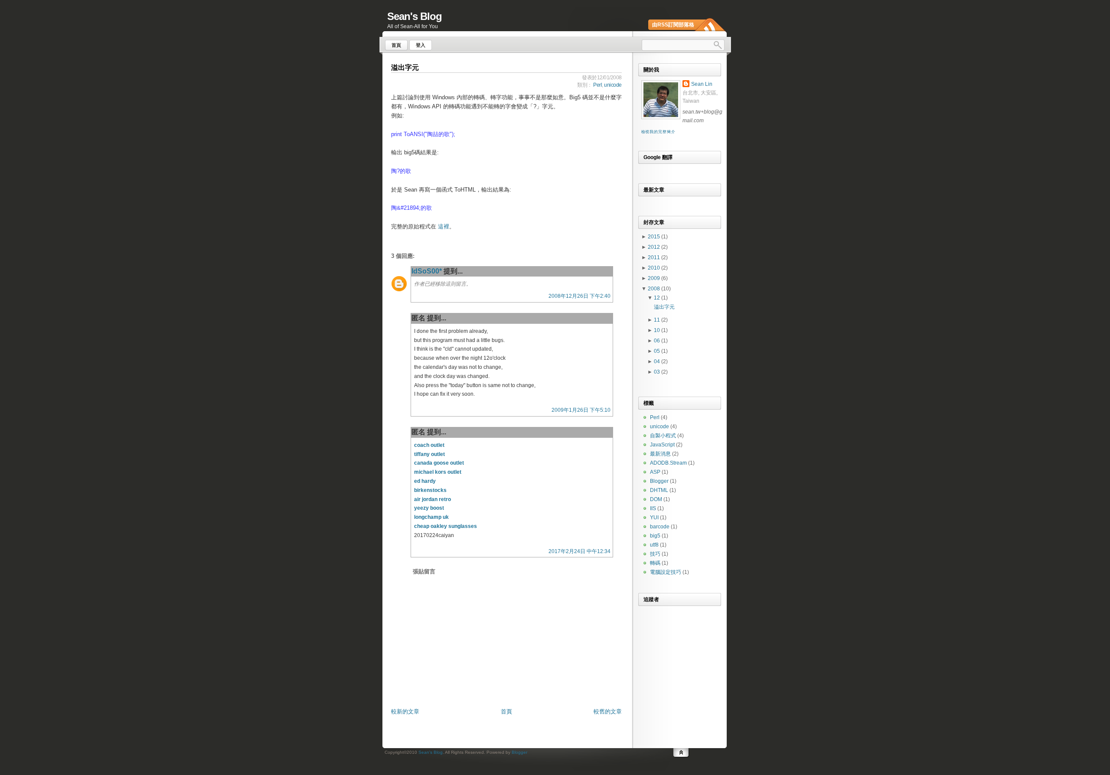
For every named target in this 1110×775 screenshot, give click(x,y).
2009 (654, 278)
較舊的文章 (608, 711)
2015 (654, 237)
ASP (655, 472)
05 (657, 351)
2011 (654, 257)
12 (657, 298)
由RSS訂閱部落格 (673, 25)
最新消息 (660, 454)
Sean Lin (701, 84)
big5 (655, 536)
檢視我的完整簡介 (658, 132)
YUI (654, 517)
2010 (654, 268)
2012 (654, 247)
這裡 (443, 226)
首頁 (506, 711)
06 (657, 341)
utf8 (654, 545)
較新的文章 (405, 711)
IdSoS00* (426, 271)
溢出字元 (405, 67)
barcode (659, 527)
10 (657, 330)
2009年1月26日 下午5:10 (581, 410)
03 (657, 372)
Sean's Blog (414, 16)
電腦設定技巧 (665, 572)
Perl (597, 85)
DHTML (659, 490)
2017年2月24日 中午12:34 (579, 551)
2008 (654, 289)
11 (657, 320)
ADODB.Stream (668, 463)
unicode (613, 85)
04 (657, 361)
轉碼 (655, 563)
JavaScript (662, 445)
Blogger (659, 481)
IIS (653, 508)
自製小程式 (663, 436)
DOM (656, 499)
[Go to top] (681, 751)
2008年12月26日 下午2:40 (579, 296)
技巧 (655, 554)
